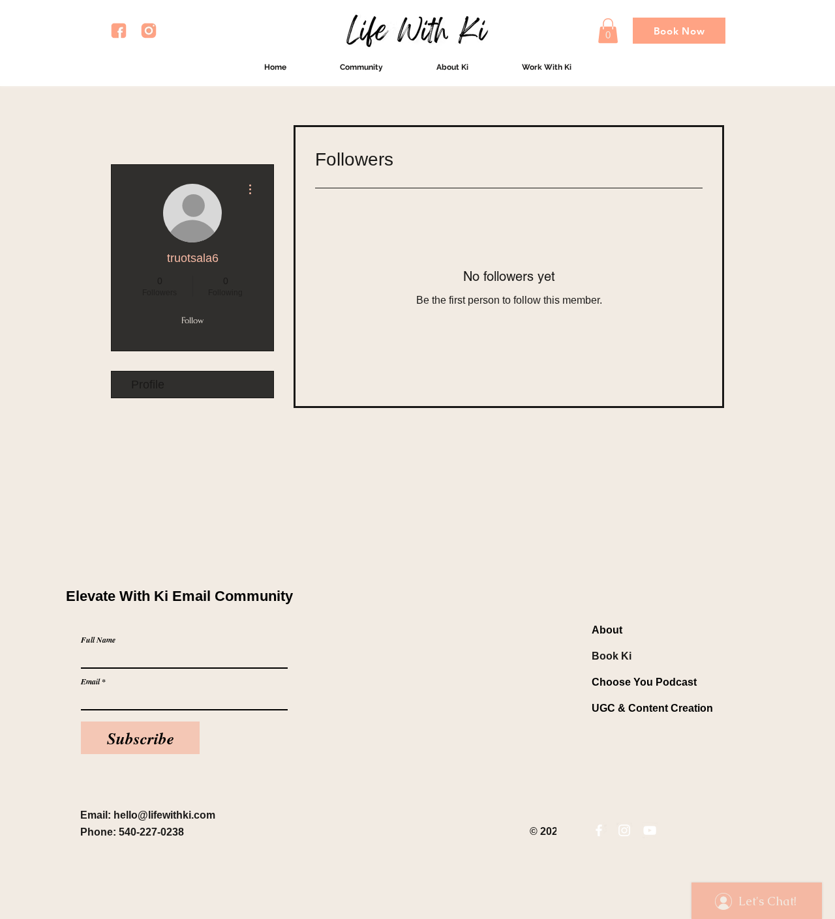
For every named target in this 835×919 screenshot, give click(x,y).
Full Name (98, 640)
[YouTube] (650, 830)
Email (90, 682)
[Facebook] (599, 830)
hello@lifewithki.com (164, 815)
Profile (147, 384)
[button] (608, 30)
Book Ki (611, 656)
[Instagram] (624, 830)
